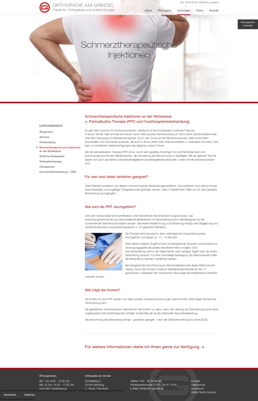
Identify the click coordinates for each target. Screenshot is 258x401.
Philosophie (164, 10)
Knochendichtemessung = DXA (57, 172)
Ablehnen (29, 395)
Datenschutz (198, 385)
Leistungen (183, 10)
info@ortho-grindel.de (209, 3)
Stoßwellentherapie (50, 161)
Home (148, 10)
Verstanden (10, 395)
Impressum (197, 389)
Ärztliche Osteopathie (51, 156)
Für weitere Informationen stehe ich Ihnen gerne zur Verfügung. (142, 347)
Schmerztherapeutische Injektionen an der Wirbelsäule (59, 149)
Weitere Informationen (11, 399)
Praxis (199, 10)
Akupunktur (46, 132)
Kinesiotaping (47, 142)
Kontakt (214, 10)
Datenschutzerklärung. (111, 390)
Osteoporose (46, 167)
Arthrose (44, 137)
